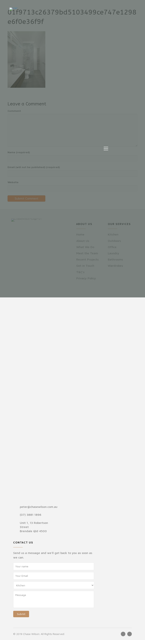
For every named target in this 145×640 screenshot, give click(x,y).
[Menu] (106, 149)
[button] (123, 634)
